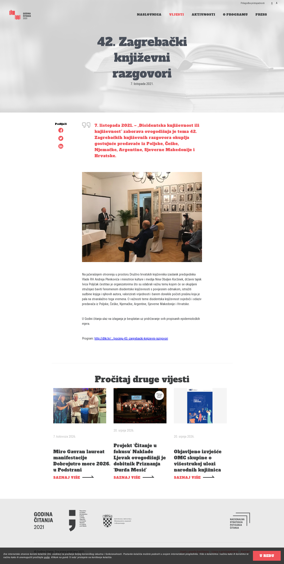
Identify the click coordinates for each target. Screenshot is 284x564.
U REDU (267, 555)
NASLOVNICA (149, 14)
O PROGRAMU (235, 14)
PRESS (261, 14)
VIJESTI (176, 14)
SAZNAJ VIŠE (66, 477)
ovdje (47, 557)
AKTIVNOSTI (203, 14)
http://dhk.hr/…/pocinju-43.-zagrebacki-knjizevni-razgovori (131, 338)
